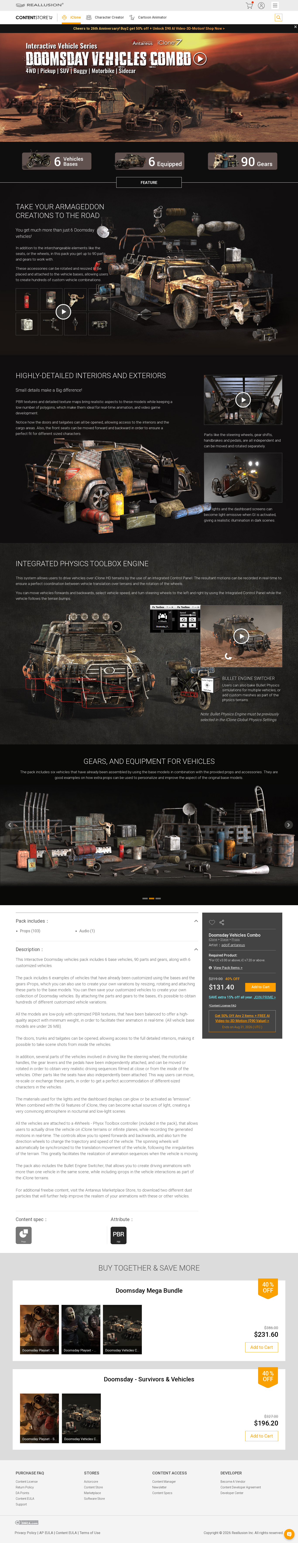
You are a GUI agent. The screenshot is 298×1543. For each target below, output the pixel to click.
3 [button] (158, 898)
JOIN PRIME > (265, 997)
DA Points (22, 1493)
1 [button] (144, 898)
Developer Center (232, 1493)
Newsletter (159, 1487)
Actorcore (91, 1481)
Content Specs (162, 1493)
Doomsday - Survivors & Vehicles (149, 1379)
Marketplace (92, 1493)
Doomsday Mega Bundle (149, 1290)
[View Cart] (249, 5)
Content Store (93, 1487)
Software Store (94, 1498)
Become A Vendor (233, 1481)
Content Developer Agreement (241, 1487)
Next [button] (288, 824)
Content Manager (164, 1481)
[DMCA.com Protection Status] (26, 1524)
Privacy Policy (25, 1533)
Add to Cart (260, 987)
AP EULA (46, 1533)
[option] (149, 824)
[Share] (222, 922)
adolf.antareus (233, 945)
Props (236, 939)
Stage (224, 939)
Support (21, 1504)
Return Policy (25, 1487)
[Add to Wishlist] (212, 922)
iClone (213, 939)
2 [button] (151, 898)
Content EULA (25, 1498)
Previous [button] (9, 824)
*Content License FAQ (222, 1005)
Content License (27, 1481)
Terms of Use (90, 1533)
